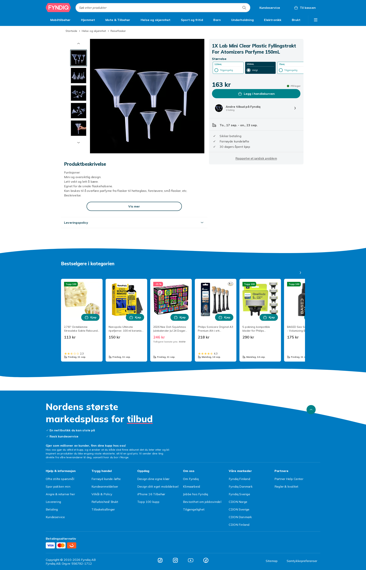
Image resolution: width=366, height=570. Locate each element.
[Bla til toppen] (311, 409)
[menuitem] (60, 19)
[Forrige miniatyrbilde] (78, 43)
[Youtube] (191, 560)
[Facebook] (206, 560)
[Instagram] (175, 560)
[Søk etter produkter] (244, 7)
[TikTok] (160, 560)
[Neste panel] (300, 272)
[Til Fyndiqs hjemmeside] (58, 7)
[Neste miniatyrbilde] (78, 142)
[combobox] (162, 7)
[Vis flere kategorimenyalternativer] (315, 19)
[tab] (78, 58)
